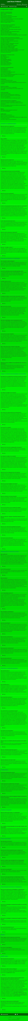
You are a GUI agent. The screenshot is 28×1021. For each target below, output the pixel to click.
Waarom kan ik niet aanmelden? (6, 17)
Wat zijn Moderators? (4, 69)
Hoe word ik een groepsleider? (6, 73)
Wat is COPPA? (3, 14)
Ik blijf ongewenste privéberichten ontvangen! (8, 81)
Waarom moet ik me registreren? (6, 13)
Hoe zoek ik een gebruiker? (5, 96)
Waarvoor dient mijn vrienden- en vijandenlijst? (9, 87)
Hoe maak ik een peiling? (5, 42)
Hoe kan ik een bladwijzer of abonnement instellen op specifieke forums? (13, 105)
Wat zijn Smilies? (4, 58)
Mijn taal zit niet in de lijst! (5, 30)
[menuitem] (3, 4)
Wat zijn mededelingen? (5, 61)
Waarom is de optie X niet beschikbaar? (8, 116)
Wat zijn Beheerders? (4, 68)
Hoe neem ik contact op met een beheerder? (8, 119)
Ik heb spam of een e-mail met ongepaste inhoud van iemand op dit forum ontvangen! (13, 83)
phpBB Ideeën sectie (11, 972)
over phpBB (14, 963)
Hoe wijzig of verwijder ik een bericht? (7, 39)
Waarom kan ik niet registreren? (6, 15)
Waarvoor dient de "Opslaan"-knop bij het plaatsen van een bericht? (12, 49)
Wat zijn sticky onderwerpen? (6, 62)
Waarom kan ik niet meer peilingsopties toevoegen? (10, 43)
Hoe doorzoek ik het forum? (5, 93)
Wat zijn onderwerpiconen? (5, 64)
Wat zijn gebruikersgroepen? (6, 70)
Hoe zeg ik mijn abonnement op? (6, 106)
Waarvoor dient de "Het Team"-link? (7, 76)
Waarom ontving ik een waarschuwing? (7, 47)
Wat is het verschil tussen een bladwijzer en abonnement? (11, 101)
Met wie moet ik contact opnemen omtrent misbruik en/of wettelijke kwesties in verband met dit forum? (14, 118)
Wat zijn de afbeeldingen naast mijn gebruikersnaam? (10, 31)
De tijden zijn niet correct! (5, 28)
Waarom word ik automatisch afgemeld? (8, 21)
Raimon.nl (18, 1018)
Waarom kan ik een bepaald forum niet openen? (9, 45)
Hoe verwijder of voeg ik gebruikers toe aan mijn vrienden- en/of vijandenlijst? (12, 89)
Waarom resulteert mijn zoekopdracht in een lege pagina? (11, 95)
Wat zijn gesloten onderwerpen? (6, 63)
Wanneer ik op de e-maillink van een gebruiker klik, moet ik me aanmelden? (14, 34)
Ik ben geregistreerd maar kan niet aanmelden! (9, 16)
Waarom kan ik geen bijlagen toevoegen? (8, 46)
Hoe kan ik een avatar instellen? (6, 32)
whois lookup (3, 983)
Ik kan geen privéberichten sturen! (7, 80)
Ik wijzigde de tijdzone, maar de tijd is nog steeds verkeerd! (11, 29)
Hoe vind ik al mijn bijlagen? (5, 111)
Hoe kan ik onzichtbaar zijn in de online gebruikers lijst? (10, 27)
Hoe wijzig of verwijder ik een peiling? (7, 44)
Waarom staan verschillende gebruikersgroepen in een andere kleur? (13, 74)
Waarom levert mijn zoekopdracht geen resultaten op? (10, 94)
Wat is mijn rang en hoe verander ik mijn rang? (9, 33)
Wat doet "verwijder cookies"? (6, 22)
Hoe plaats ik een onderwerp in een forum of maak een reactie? (12, 38)
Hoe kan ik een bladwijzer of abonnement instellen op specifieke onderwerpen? (12, 103)
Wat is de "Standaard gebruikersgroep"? (8, 75)
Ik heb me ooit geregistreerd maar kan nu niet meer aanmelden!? (12, 18)
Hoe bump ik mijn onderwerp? (6, 52)
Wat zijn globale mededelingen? (6, 60)
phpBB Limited (17, 961)
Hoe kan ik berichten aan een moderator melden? (9, 48)
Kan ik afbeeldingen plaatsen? (6, 59)
